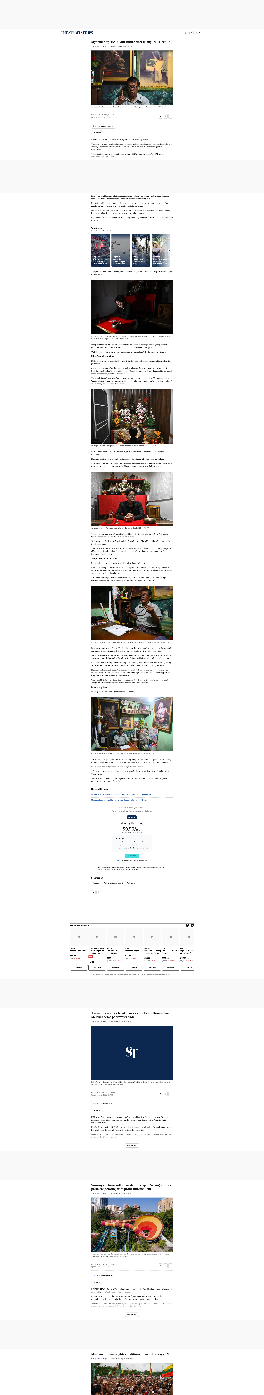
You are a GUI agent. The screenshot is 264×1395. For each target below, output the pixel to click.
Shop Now (78, 967)
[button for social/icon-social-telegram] (160, 116)
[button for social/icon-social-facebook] (165, 116)
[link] (77, 33)
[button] (188, 33)
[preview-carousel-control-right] (169, 250)
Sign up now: (95, 46)
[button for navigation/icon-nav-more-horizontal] (170, 116)
